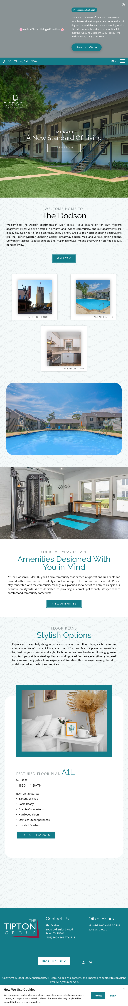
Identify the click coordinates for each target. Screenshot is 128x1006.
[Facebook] (76, 963)
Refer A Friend (54, 960)
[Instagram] (83, 963)
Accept (98, 995)
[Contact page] (9, 61)
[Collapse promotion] (123, 5)
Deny (113, 995)
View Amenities (64, 603)
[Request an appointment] (15, 61)
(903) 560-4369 (60, 937)
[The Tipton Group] (21, 928)
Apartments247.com (44, 978)
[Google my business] (91, 963)
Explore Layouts (36, 834)
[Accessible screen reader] (4, 61)
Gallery (64, 258)
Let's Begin (64, 147)
